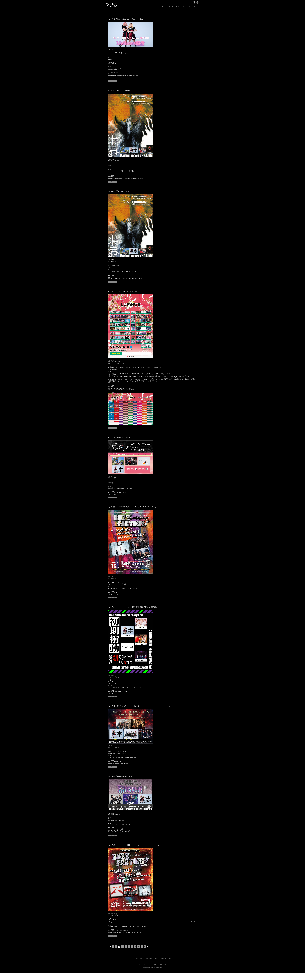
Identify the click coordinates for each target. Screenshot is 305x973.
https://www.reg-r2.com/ (114, 683)
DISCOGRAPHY (176, 6)
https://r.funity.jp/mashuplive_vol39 (117, 494)
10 (141, 946)
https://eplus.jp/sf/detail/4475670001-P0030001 (120, 830)
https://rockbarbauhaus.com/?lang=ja (117, 584)
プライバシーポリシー (145, 964)
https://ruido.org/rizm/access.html (116, 820)
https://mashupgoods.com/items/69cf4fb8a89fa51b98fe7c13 (123, 75)
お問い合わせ (162, 964)
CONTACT (196, 6)
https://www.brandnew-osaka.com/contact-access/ (120, 267)
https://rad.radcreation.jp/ (114, 166)
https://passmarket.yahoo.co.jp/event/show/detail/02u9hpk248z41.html (125, 178)
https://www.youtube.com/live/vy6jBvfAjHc (119, 53)
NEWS (168, 6)
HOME (163, 6)
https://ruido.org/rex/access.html (116, 483)
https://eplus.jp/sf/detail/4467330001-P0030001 (120, 388)
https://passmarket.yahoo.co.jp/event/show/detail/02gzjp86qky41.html (125, 932)
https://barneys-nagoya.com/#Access (117, 753)
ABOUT (185, 6)
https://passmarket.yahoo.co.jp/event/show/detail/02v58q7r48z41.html (125, 278)
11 (144, 946)
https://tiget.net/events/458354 (115, 693)
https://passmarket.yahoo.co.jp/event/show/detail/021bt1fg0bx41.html (125, 594)
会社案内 (154, 964)
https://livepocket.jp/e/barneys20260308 (118, 763)
